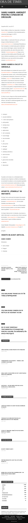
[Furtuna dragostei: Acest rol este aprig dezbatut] (14, 456)
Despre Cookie (19, 516)
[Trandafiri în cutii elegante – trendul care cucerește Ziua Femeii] (14, 357)
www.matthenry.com (6, 36)
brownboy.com (11, 84)
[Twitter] (5, 22)
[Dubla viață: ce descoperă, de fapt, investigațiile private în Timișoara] (14, 369)
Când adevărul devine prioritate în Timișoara (13, 349)
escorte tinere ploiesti (7, 449)
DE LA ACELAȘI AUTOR (15, 279)
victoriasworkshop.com (7, 205)
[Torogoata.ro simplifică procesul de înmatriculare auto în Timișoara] (14, 414)
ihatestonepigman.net (11, 52)
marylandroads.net (14, 209)
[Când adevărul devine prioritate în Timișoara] (14, 346)
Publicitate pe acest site (11, 519)
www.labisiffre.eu (5, 92)
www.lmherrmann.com (7, 44)
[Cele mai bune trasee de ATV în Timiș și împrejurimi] (14, 286)
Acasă (2, 9)
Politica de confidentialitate (8, 517)
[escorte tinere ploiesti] (14, 445)
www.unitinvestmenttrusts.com (9, 104)
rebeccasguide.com (12, 217)
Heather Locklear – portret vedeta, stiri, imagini (7, 269)
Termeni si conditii (21, 517)
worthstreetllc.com (10, 60)
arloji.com (9, 78)
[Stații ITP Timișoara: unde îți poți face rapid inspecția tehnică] (14, 426)
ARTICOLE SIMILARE (5, 279)
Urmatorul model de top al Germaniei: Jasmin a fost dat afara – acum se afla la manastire (20, 270)
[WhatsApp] (11, 22)
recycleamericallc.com (19, 88)
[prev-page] (2, 337)
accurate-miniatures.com (12, 227)
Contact (20, 519)
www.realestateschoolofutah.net (13, 187)
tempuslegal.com (19, 225)
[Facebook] (2, 22)
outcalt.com (4, 32)
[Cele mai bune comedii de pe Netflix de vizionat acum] (14, 303)
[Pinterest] (8, 22)
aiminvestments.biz (11, 201)
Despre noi (7, 516)
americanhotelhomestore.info (9, 185)
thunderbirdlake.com (6, 72)
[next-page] (4, 337)
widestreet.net (5, 221)
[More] (14, 22)
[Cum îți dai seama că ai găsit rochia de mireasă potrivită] (14, 402)
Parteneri (13, 516)
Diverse (6, 9)
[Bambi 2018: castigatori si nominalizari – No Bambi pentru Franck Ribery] (14, 468)
